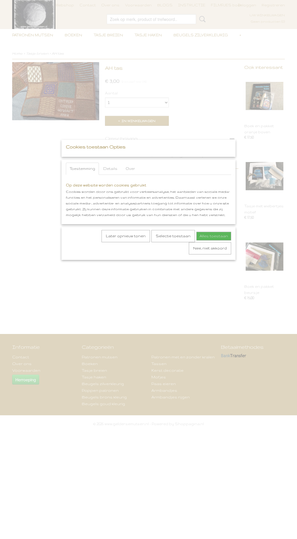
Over (130, 168)
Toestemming (82, 168)
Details (110, 168)
